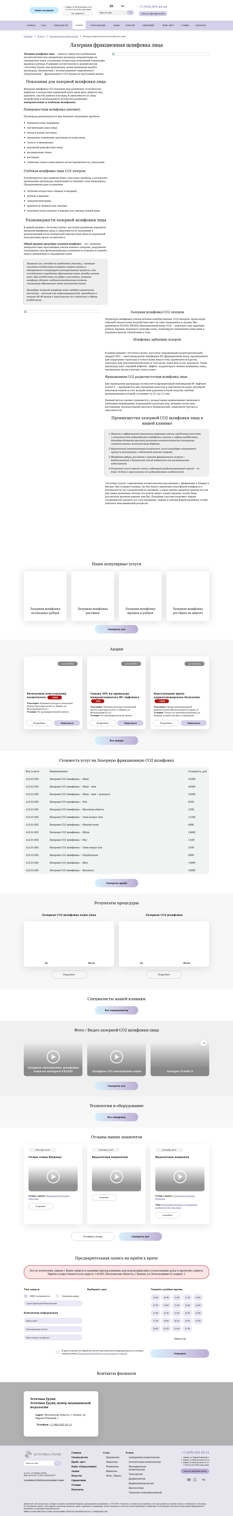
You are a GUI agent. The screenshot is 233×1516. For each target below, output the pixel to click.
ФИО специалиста (40, 1296)
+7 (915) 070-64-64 (153, 7)
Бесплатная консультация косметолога (46, 695)
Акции (116, 25)
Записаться (67, 722)
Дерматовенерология (141, 1483)
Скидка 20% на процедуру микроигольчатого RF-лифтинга (114, 697)
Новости (130, 25)
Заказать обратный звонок (153, 13)
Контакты (201, 25)
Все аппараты (116, 1117)
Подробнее (39, 722)
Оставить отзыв (92, 1236)
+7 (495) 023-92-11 (61, 1424)
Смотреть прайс (116, 883)
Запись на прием (44, 10)
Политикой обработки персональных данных (102, 1353)
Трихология (136, 1474)
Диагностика (136, 1487)
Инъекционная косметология (137, 1468)
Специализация (70, 1296)
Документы (112, 1457)
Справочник (148, 25)
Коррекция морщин (172, 1204)
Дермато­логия (137, 1478)
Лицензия (112, 1461)
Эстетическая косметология (145, 1461)
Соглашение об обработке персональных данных (44, 1480)
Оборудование (98, 25)
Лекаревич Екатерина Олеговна (49, 1197)
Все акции (116, 740)
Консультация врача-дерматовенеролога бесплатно (177, 697)
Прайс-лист (168, 25)
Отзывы (185, 25)
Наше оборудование (84, 1466)
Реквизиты (112, 1466)
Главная (31, 25)
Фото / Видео (113, 1475)
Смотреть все (116, 629)
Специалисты (61, 25)
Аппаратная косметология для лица (176, 1206)
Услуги (79, 25)
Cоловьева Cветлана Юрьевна (175, 1197)
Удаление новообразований (145, 1492)
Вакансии (111, 1471)
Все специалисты (116, 1010)
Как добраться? (78, 13)
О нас (43, 25)
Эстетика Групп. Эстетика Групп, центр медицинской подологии (60, 1403)
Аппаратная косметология (63, 36)
